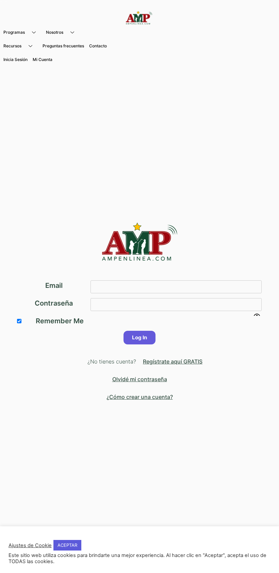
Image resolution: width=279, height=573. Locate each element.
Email (54, 285)
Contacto (98, 45)
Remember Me (60, 321)
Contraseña (54, 303)
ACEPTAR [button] (67, 545)
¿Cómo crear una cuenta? (139, 396)
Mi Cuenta (42, 59)
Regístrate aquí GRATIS (172, 361)
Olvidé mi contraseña (139, 379)
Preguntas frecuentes (63, 45)
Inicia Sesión (15, 59)
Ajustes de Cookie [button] (30, 545)
